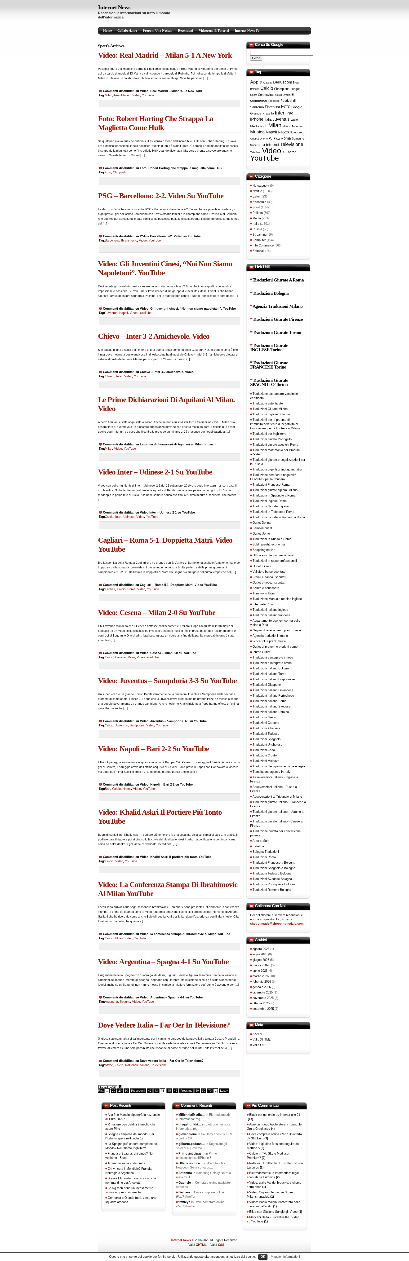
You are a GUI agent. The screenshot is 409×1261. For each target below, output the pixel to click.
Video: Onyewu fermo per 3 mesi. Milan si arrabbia (271, 1194)
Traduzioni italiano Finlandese (273, 690)
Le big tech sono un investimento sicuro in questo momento (129, 1190)
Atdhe (109, 1065)
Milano (286, 126)
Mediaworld (258, 126)
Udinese (128, 516)
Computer (259, 240)
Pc (270, 138)
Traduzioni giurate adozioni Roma (275, 444)
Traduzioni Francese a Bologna (274, 862)
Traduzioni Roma (264, 857)
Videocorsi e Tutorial (214, 30)
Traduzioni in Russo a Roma (272, 539)
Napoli (123, 313)
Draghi (286, 94)
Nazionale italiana (137, 1065)
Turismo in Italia (264, 593)
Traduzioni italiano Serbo (269, 701)
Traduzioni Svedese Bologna (272, 879)
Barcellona (112, 240)
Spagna (125, 1001)
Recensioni (185, 30)
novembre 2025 (263, 998)
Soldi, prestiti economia (269, 544)
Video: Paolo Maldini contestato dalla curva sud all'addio (273, 1204)
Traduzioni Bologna (271, 293)
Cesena (120, 657)
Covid (278, 94)
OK (263, 1256)
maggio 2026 (261, 965)
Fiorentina (272, 107)
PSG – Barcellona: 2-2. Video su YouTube (160, 195)
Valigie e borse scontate (269, 571)
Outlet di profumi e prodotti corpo (275, 646)
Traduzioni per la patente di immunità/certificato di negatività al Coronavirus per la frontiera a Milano (275, 424)
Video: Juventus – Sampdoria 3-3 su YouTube (167, 680)
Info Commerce (263, 245)
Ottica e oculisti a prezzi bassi (273, 555)
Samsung (298, 138)
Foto (108, 172)
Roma (131, 589)
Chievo (109, 376)
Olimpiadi (119, 172)
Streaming (260, 234)
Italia (267, 119)
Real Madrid (122, 95)
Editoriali (258, 251)
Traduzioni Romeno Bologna (272, 890)
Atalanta (267, 82)
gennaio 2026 (262, 987)
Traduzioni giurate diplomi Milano (275, 490)
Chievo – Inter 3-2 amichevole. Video (153, 336)
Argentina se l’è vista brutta (126, 1163)
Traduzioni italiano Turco (269, 674)
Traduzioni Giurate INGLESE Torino (269, 347)
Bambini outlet (262, 528)
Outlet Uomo (261, 533)
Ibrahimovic (129, 240)
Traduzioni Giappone (267, 684)
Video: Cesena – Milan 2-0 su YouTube (156, 612)
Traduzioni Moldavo (266, 761)
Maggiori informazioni (285, 1256)
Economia (259, 202)
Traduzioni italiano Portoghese (273, 695)
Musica (257, 131)
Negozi (283, 132)
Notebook (296, 132)
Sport (256, 207)
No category (261, 185)
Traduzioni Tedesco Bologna (272, 873)
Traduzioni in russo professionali (275, 560)
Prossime (186, 1090)
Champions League (287, 89)
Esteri (257, 196)
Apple (256, 81)
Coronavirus (266, 95)
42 (149, 1090)
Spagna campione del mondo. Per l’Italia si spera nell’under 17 (129, 1136)
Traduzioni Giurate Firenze (278, 319)
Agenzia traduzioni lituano (270, 635)
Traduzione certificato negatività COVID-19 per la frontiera (273, 477)
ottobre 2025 (261, 1003)
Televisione (159, 1065)
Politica (258, 213)
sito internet (268, 144)
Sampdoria (137, 725)
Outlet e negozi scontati (269, 582)
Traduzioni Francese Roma (271, 484)
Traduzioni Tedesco (266, 733)
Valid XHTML (262, 1039)
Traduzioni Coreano (266, 723)
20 (120, 1090)
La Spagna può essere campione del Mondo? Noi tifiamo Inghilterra (131, 1146)
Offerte (264, 138)
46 (175, 1090)
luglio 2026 (260, 954)
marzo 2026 (261, 976)
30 (126, 1090)
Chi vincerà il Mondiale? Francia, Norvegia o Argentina (128, 1171)
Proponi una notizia (157, 30)
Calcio (109, 516)
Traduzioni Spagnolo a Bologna (274, 868)
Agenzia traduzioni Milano (277, 306)
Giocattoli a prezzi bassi (269, 641)
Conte (253, 94)
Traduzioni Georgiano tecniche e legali (279, 766)
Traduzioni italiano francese (271, 615)
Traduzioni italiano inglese (270, 609)
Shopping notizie (264, 550)
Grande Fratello (262, 113)
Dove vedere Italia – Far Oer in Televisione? (164, 1025)
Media (257, 218)
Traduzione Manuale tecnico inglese (277, 599)
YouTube (148, 95)
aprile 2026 (260, 970)
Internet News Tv (247, 30)
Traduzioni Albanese (266, 728)
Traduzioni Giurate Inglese (271, 506)
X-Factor (289, 152)
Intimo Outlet (261, 652)
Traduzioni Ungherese (267, 744)
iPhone (256, 119)
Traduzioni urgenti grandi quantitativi (277, 469)
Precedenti (138, 1090)
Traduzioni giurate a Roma (278, 279)
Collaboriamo (127, 30)
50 (197, 1090)
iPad (289, 113)
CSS (221, 1245)
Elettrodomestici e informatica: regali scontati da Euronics (273, 1175)
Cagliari (110, 589)
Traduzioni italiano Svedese (271, 706)
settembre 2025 (263, 1009)
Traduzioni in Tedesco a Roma (273, 512)
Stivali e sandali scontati (269, 577)
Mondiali (297, 126)
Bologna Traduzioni (266, 851)
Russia (257, 229)
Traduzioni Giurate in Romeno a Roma (279, 517)
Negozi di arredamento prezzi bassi (277, 630)
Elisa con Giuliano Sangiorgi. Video (275, 1211)
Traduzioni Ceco (264, 750)
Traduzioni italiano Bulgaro (271, 668)
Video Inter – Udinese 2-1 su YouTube (155, 472)
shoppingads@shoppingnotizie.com (277, 923)
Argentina (111, 1001)
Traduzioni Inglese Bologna (271, 414)
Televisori (255, 152)
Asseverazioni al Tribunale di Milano (277, 796)
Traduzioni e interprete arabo (272, 663)
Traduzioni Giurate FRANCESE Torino (269, 364)
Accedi (257, 1034)
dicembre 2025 (263, 992)
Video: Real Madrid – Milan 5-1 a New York (165, 55)
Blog (296, 82)
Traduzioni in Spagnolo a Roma (274, 495)
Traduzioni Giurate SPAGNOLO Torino (269, 382)
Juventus (111, 313)
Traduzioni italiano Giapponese (274, 679)
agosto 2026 (261, 949)
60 (203, 1090)
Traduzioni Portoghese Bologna (274, 884)
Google (296, 107)
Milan (108, 95)
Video (136, 95)
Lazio (294, 119)
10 (113, 1090)
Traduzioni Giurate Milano (270, 409)
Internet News (114, 7)
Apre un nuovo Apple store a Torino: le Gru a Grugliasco (274, 1126)
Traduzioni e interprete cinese (273, 657)
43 (156, 1090)
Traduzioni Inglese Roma (270, 501)
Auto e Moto (261, 841)
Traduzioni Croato (265, 755)
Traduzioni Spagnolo (266, 739)
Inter (119, 376)
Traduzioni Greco (264, 717)
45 (169, 1090)
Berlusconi (282, 82)
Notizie (257, 191)
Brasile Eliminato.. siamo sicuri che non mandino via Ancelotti (130, 1180)
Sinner (254, 145)
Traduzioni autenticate (268, 403)
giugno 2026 (261, 960)
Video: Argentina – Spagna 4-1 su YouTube (163, 961)
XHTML (201, 1245)
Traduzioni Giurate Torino (277, 332)
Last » (224, 1090)
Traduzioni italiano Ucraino (271, 712)
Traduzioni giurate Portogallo (272, 439)
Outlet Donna (262, 522)
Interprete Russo (264, 604)
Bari (107, 789)
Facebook (274, 100)
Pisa (276, 138)
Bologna (254, 89)
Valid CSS (260, 1045)
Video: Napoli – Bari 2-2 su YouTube (153, 748)
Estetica (258, 846)
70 (210, 1090)
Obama (254, 138)
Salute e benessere (266, 588)
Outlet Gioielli (262, 566)
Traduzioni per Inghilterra (269, 433)
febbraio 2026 (262, 981)
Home (107, 30)
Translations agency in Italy (271, 771)
